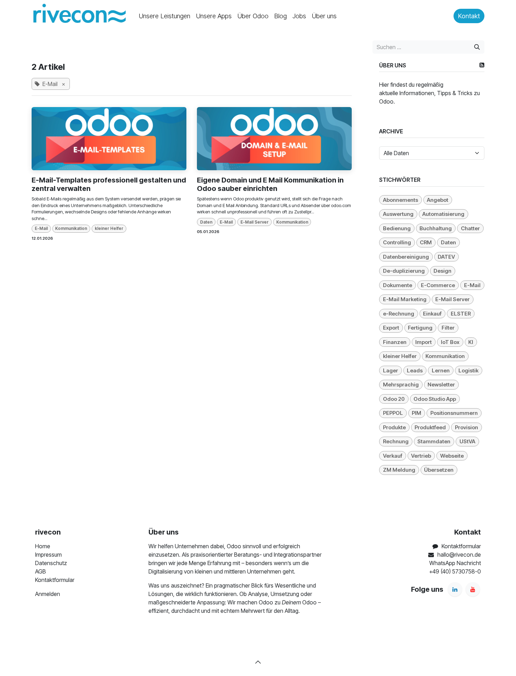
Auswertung (398, 214)
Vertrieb (421, 455)
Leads (415, 370)
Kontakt (469, 16)
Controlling (397, 242)
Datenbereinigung (406, 256)
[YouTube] (473, 589)
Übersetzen (439, 469)
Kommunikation (71, 228)
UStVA (467, 441)
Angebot (437, 200)
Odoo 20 (394, 399)
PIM (416, 413)
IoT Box (450, 342)
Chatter (470, 228)
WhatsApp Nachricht (455, 562)
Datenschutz (51, 562)
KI (470, 342)
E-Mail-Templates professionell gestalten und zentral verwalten (109, 184)
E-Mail (41, 228)
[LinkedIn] (455, 589)
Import (423, 342)
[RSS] (481, 65)
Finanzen (394, 342)
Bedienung (397, 228)
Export (391, 327)
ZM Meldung (399, 469)
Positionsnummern (454, 413)
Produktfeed (430, 427)
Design (442, 270)
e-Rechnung (398, 313)
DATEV (446, 256)
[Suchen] (477, 47)
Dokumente (397, 285)
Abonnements (400, 200)
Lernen (441, 370)
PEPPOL (393, 413)
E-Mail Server (254, 222)
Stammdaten (433, 441)
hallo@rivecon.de (459, 554)
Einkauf (432, 313)
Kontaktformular (54, 579)
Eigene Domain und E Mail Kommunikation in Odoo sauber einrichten (270, 184)
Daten (206, 222)
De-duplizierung (404, 270)
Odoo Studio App (435, 399)
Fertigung (420, 327)
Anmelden (47, 593)
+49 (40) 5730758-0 (455, 571)
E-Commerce (438, 285)
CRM (426, 242)
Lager (390, 370)
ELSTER (461, 313)
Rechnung (396, 441)
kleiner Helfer (109, 228)
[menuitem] (164, 16)
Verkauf (392, 455)
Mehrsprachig (401, 384)
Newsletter (441, 384)
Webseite (452, 455)
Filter (448, 327)
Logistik (468, 370)
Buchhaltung (435, 228)
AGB (40, 571)
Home (42, 546)
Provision (466, 427)
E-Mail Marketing (404, 299)
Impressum (48, 554)
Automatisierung (443, 214)
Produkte (394, 427)
